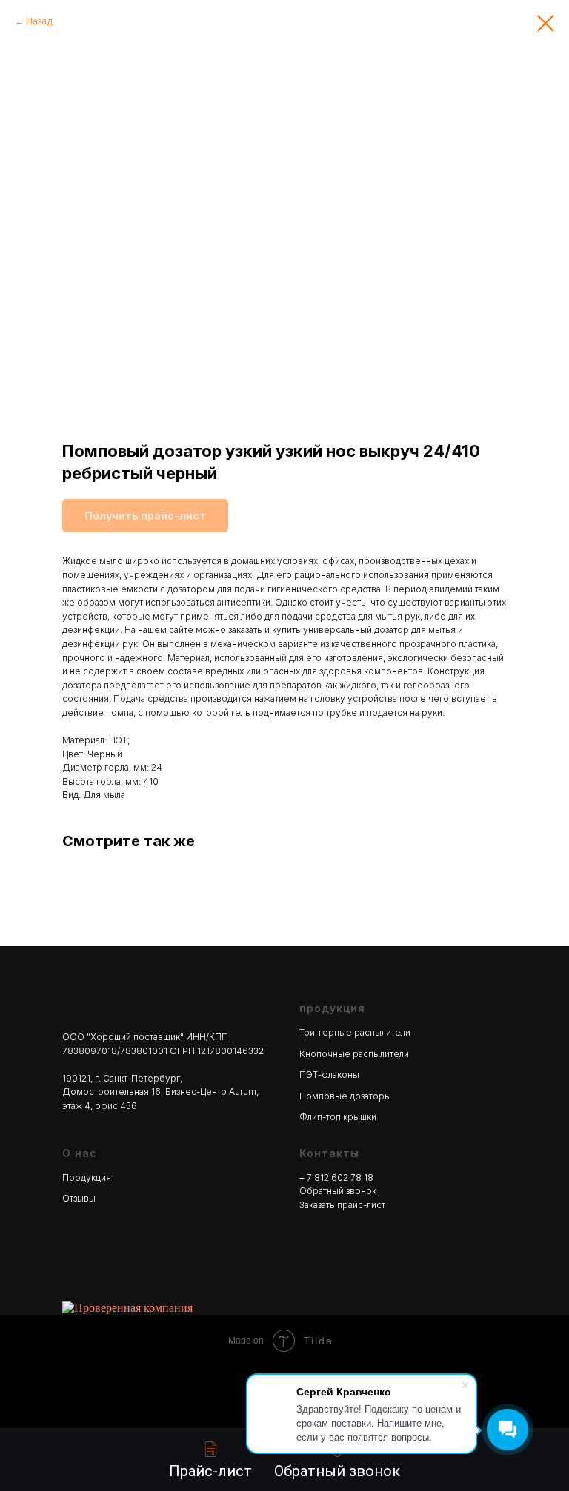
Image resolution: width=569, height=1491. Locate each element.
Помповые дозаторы (345, 1096)
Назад (39, 21)
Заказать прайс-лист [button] (342, 1204)
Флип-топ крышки (337, 1116)
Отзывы (79, 1198)
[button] (337, 1460)
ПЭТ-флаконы (329, 1074)
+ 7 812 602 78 (331, 1177)
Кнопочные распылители (354, 1053)
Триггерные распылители (354, 1032)
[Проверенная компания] (127, 1307)
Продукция (86, 1177)
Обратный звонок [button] (337, 1190)
